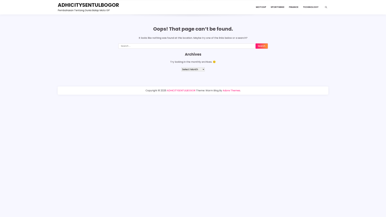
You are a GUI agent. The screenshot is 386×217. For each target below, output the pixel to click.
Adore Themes (231, 90)
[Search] (326, 7)
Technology (310, 7)
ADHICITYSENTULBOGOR (88, 5)
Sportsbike (277, 7)
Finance (293, 7)
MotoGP (261, 7)
